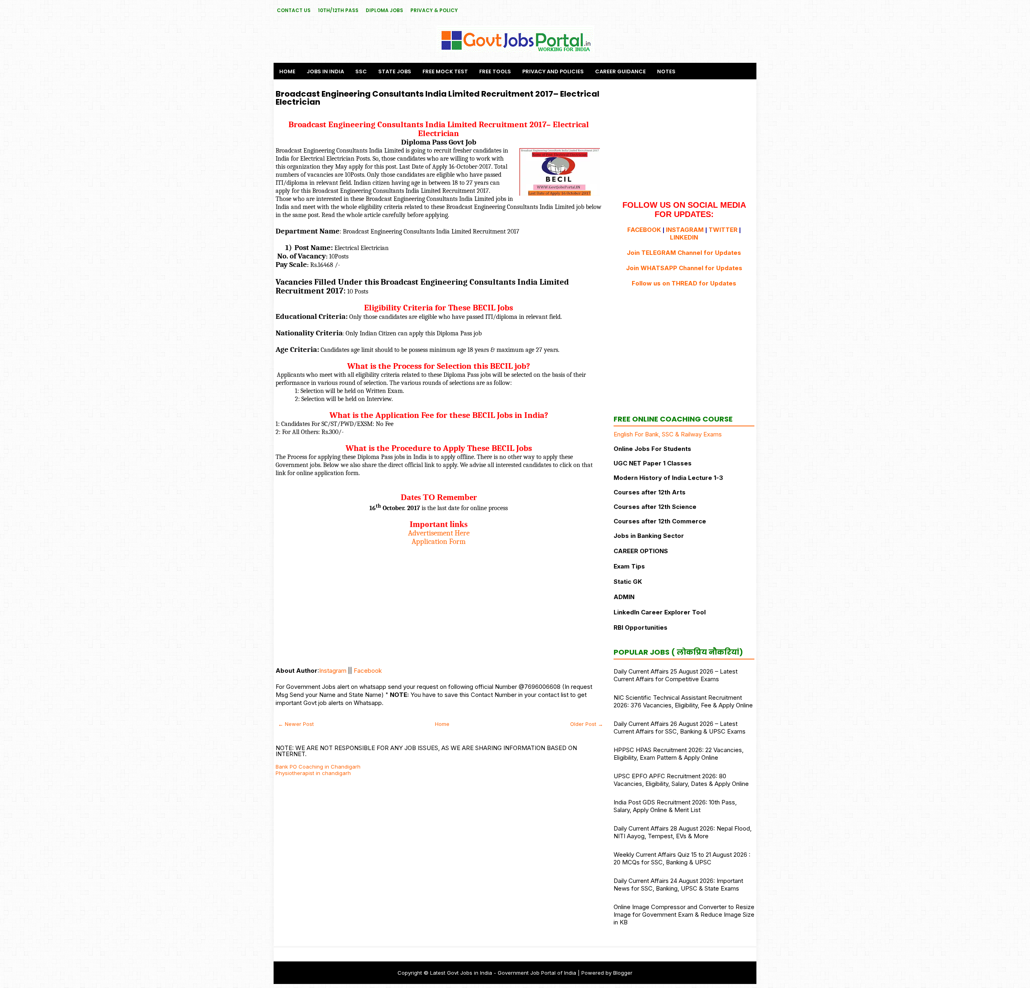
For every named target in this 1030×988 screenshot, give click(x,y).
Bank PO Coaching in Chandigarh (318, 766)
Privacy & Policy (434, 10)
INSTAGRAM (685, 230)
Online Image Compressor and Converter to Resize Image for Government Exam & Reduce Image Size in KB (684, 914)
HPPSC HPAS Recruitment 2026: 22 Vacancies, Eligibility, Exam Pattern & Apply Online (679, 753)
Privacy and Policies (553, 71)
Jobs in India (325, 71)
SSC (361, 71)
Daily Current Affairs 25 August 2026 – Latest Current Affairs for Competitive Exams (675, 675)
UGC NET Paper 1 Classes (653, 463)
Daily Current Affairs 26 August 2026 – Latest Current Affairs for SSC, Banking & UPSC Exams (680, 727)
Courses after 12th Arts (650, 492)
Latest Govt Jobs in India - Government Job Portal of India (503, 972)
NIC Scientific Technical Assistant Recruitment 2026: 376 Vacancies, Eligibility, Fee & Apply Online (683, 701)
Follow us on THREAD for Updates (684, 283)
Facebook (368, 670)
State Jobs (394, 71)
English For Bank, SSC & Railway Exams (668, 434)
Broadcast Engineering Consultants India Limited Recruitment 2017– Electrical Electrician (437, 98)
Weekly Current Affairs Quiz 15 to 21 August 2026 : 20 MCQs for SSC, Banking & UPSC (682, 858)
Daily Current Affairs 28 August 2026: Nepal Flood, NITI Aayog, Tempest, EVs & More (683, 832)
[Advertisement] (439, 602)
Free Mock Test (445, 71)
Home (287, 71)
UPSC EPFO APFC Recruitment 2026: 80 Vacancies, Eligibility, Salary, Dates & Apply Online (681, 780)
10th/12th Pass (338, 10)
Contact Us (294, 10)
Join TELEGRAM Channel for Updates (684, 252)
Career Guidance (620, 71)
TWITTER (723, 230)
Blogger (622, 972)
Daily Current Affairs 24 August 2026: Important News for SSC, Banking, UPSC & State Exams (678, 884)
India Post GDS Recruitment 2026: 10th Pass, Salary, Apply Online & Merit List (675, 806)
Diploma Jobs (384, 10)
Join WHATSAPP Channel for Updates (684, 268)
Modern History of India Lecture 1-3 (668, 478)
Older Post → (586, 724)
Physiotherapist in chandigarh (313, 773)
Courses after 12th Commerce (660, 521)
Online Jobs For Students (652, 449)
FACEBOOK (644, 230)
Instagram (332, 670)
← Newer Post (296, 724)
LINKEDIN (684, 237)
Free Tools (495, 71)
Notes (666, 71)
